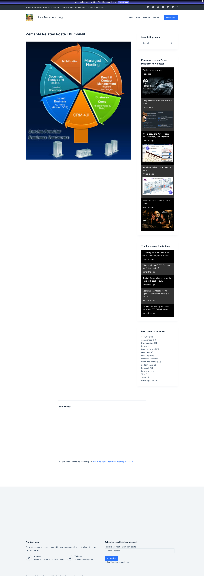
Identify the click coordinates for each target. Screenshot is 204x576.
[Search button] (171, 43)
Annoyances (146, 340)
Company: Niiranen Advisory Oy (73, 7)
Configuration (147, 343)
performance (147, 365)
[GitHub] (168, 7)
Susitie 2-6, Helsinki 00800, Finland (49, 559)
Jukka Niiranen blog (49, 17)
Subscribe (111, 558)
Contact (156, 17)
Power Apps (146, 371)
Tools (143, 377)
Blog (138, 17)
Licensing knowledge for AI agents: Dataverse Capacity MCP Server (157, 294)
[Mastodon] (153, 7)
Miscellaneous (147, 358)
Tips (143, 374)
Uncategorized (147, 380)
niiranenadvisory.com (83, 559)
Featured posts (148, 349)
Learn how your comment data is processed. (113, 461)
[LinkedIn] (148, 7)
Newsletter (171, 17)
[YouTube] (163, 7)
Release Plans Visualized (97, 7)
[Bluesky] (158, 7)
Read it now (123, 2)
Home (131, 17)
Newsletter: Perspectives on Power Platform (43, 7)
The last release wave (152, 70)
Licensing (145, 355)
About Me (146, 17)
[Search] (177, 7)
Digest (144, 346)
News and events (149, 361)
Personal (145, 368)
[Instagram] (173, 7)
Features (145, 352)
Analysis (145, 337)
